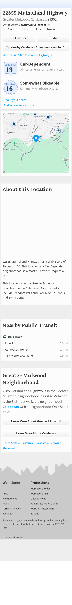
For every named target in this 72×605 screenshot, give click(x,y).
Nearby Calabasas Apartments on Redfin (38, 47)
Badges (35, 513)
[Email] (17, 488)
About (6, 493)
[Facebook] (11, 488)
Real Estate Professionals (45, 503)
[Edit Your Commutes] (49, 24)
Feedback (8, 513)
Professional (40, 483)
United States (11, 443)
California (27, 443)
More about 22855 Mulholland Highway (26, 55)
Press (6, 503)
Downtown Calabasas (32, 24)
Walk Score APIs (39, 493)
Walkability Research (42, 508)
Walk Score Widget (41, 488)
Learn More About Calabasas (36, 433)
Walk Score (11, 483)
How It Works (10, 498)
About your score (15, 100)
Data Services (38, 498)
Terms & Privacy (12, 508)
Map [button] (55, 38)
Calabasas (38, 19)
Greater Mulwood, (16, 19)
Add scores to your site (19, 105)
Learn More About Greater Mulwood (36, 421)
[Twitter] (5, 488)
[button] (36, 139)
